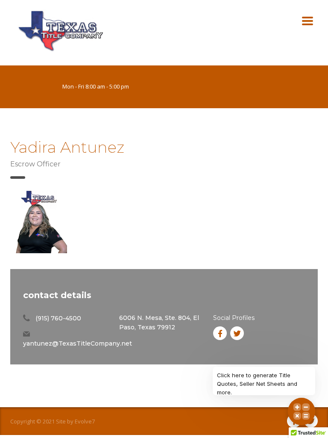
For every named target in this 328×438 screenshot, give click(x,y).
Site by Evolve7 (75, 421)
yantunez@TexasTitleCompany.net (77, 343)
